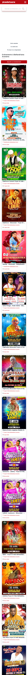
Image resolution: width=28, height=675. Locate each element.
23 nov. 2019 (6, 642)
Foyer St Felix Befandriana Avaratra (11, 100)
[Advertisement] (14, 27)
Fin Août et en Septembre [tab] (14, 50)
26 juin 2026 (6, 103)
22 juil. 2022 (6, 393)
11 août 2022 (6, 310)
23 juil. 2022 (6, 351)
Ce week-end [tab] (14, 46)
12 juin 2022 (6, 434)
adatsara (10, 2)
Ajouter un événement (14, 62)
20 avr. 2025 (6, 144)
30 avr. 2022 (6, 559)
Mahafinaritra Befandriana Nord (11, 142)
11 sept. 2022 (6, 227)
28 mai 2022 (6, 476)
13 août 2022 (6, 269)
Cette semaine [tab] (14, 43)
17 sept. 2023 (7, 186)
